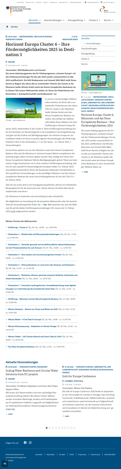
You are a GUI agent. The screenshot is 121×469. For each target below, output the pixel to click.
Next (113, 377)
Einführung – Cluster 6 (17, 227)
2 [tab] (50, 428)
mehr (10, 414)
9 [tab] (71, 428)
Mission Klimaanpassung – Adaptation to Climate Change (32, 326)
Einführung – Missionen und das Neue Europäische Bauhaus (33, 299)
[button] (35, 20)
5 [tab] (59, 428)
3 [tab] (53, 428)
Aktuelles (14, 26)
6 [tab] (62, 428)
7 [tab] (65, 428)
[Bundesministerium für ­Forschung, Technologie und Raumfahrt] (18, 11)
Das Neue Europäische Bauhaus (21, 346)
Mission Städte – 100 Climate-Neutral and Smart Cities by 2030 (34, 336)
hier (45, 204)
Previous (8, 377)
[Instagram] (30, 442)
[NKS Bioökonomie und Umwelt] (103, 9)
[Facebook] (25, 442)
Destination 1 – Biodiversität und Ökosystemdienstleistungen (33, 234)
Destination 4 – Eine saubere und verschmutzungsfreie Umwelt (34, 254)
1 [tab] (47, 428)
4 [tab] (56, 428)
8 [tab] (68, 428)
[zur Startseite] (8, 26)
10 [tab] (74, 428)
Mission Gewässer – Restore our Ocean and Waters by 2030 (33, 309)
